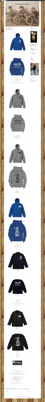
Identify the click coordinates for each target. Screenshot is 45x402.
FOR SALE (32, 59)
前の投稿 (28, 391)
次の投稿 (7, 391)
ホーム (17, 391)
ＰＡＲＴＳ (32, 60)
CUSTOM (31, 58)
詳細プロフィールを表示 (32, 46)
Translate (36, 81)
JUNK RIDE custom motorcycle (34, 44)
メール (16, 376)
